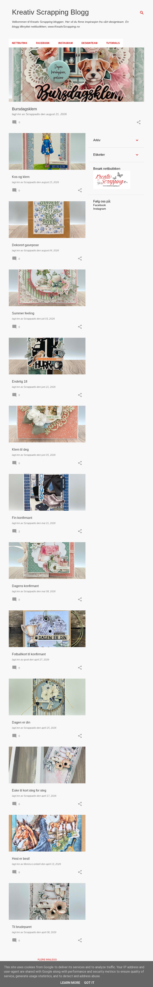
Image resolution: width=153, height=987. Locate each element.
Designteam (89, 43)
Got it (89, 983)
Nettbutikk (19, 43)
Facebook (43, 43)
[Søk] (141, 13)
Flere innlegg (47, 959)
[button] (138, 122)
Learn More (70, 983)
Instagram (65, 43)
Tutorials (113, 43)
